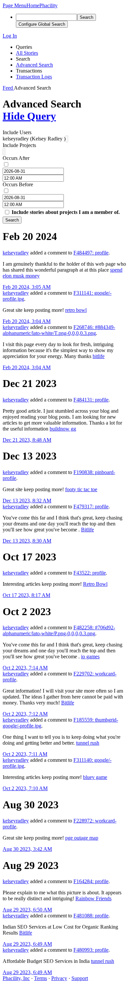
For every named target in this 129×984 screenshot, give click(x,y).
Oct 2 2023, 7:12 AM (25, 714)
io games (90, 656)
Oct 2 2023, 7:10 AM (25, 788)
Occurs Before (18, 184)
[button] (14, 5)
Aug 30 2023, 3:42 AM (27, 849)
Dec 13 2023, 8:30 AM (27, 541)
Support (79, 978)
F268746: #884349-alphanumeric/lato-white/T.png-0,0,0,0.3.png (59, 330)
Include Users (17, 132)
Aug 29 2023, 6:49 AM (27, 944)
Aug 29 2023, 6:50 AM (27, 909)
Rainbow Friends (93, 898)
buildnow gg (63, 429)
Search (12, 220)
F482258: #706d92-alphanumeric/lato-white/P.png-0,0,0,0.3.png (59, 630)
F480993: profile (90, 950)
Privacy (59, 978)
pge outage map (81, 838)
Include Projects (19, 145)
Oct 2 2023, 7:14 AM (25, 668)
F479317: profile (90, 506)
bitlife (99, 356)
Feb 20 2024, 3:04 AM (27, 321)
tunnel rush (87, 743)
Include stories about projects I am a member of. (66, 212)
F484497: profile (90, 252)
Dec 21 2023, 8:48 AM (27, 440)
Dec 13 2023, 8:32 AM (27, 500)
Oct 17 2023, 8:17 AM (26, 595)
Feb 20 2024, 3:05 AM (27, 287)
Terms (40, 978)
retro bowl (76, 310)
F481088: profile (90, 915)
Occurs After (16, 158)
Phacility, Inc (16, 978)
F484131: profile (90, 400)
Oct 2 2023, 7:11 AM (25, 754)
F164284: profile (90, 881)
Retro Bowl (95, 584)
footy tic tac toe (81, 489)
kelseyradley (16, 252)
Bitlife (87, 529)
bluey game (95, 777)
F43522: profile (89, 573)
